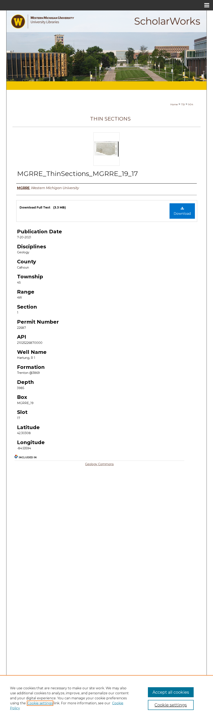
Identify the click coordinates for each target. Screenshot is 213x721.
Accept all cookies (170, 692)
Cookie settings (40, 703)
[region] (106, 698)
